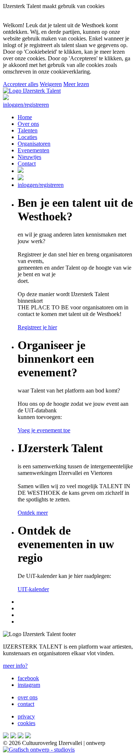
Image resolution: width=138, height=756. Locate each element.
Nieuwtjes (29, 157)
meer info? (15, 666)
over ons (28, 697)
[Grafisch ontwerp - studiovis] (39, 749)
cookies (26, 723)
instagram (29, 685)
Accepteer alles (20, 84)
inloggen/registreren (26, 105)
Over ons (28, 124)
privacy (26, 716)
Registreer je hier (37, 327)
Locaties (27, 137)
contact (26, 704)
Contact (27, 163)
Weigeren (51, 84)
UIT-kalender (33, 589)
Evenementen (33, 150)
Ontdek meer (33, 513)
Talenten (28, 130)
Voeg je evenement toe (44, 430)
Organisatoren (34, 144)
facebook (28, 678)
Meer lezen (76, 84)
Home (25, 117)
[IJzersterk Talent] (32, 91)
